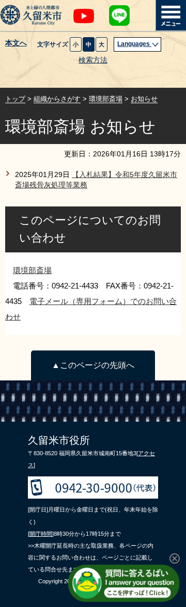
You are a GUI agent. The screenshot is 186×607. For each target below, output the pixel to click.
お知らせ (144, 99)
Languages (134, 43)
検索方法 (93, 60)
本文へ (16, 43)
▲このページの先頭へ (93, 365)
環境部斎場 (105, 99)
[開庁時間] (41, 534)
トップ (15, 99)
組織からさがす (57, 99)
